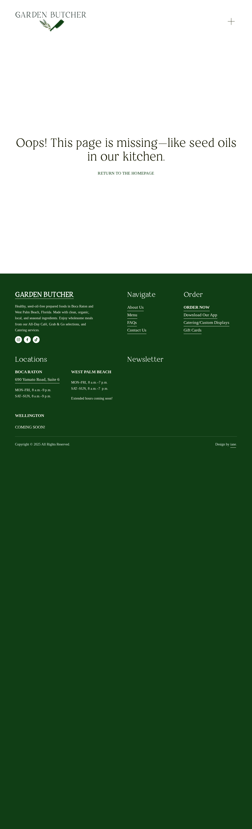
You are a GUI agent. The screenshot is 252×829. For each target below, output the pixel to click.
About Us (135, 307)
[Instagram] (18, 339)
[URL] (45, 339)
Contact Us (136, 330)
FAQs (132, 322)
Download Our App (200, 315)
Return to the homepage (126, 173)
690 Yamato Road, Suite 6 (37, 379)
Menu (132, 315)
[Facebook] (27, 339)
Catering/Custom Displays (206, 322)
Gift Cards (193, 330)
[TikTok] (36, 339)
